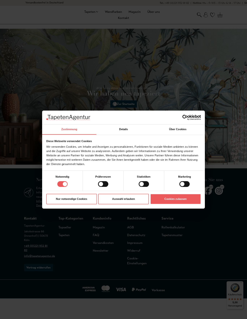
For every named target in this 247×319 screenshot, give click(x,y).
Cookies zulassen (175, 199)
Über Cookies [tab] (177, 129)
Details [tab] (123, 129)
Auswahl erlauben (123, 199)
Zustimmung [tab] (69, 129)
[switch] (103, 184)
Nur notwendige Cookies (71, 199)
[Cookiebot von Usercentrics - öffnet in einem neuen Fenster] (185, 117)
